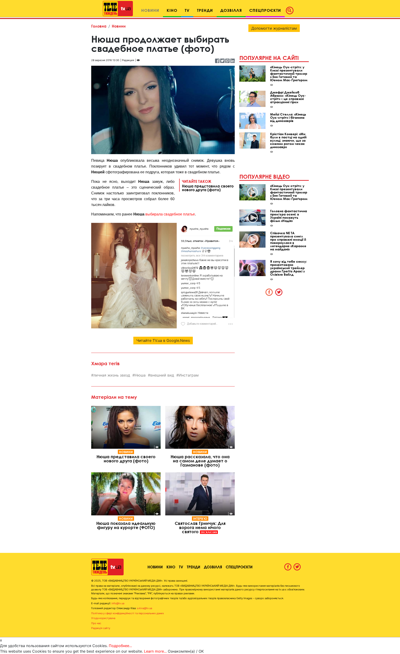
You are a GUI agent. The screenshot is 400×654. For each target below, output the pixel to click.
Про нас (96, 623)
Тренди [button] (205, 10)
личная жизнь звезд (112, 375)
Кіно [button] (172, 10)
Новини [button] (150, 10)
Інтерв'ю (200, 518)
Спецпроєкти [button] (265, 10)
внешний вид (162, 375)
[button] (291, 10)
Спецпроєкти (239, 567)
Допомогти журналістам (274, 28)
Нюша (140, 375)
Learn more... (155, 651)
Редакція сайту (100, 628)
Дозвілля (213, 567)
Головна (98, 26)
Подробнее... (120, 645)
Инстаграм (189, 375)
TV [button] (187, 10)
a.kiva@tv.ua (144, 608)
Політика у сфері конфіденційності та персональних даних (127, 613)
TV (181, 567)
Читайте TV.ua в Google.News (163, 340)
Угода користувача (103, 618)
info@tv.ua (118, 603)
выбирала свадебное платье (170, 214)
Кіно (170, 567)
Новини (119, 26)
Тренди (193, 567)
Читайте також (208, 185)
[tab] (269, 292)
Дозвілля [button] (231, 10)
